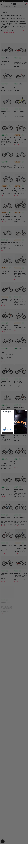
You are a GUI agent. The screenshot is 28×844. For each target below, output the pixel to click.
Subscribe (7, 432)
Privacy (3, 429)
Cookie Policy (6, 429)
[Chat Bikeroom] (3, 841)
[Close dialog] (26, 410)
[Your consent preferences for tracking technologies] (27, 633)
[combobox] (3, 425)
